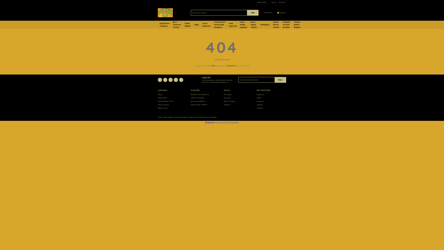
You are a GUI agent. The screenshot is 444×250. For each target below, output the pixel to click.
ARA (253, 13)
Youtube (260, 105)
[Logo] (165, 12)
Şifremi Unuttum (229, 101)
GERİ (213, 66)
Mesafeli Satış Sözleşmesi (200, 94)
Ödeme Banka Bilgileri (297, 24)
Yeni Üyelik (227, 94)
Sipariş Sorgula (163, 105)
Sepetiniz (227, 105)
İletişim (160, 94)
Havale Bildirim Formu (166, 101)
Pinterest (260, 108)
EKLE (280, 80)
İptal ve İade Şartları (198, 101)
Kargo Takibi (162, 98)
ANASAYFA (231, 66)
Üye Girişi (227, 98)
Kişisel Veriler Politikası (199, 105)
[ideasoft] (209, 123)
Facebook (260, 94)
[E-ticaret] (221, 123)
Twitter (259, 98)
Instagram (260, 101)
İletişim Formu (163, 108)
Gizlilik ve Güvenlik (197, 98)
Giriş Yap (282, 2)
